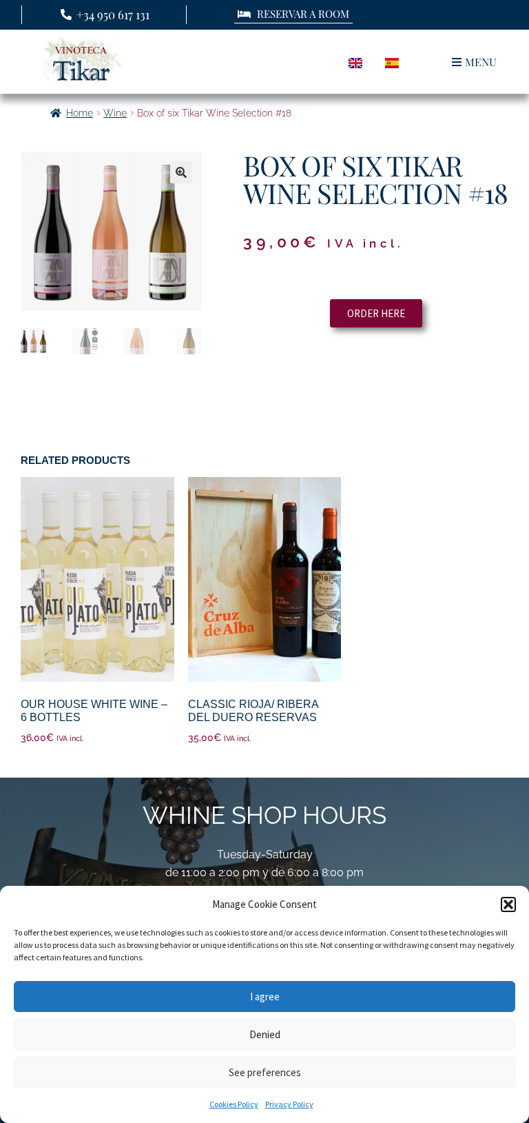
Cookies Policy (233, 1104)
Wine (115, 113)
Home (79, 113)
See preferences (265, 1072)
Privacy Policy (289, 1104)
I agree (265, 996)
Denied (264, 1034)
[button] (508, 904)
